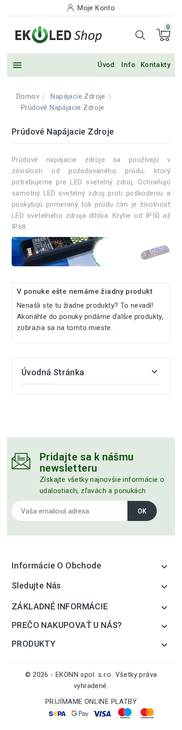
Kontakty (155, 65)
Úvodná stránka (52, 372)
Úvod (106, 65)
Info (128, 65)
